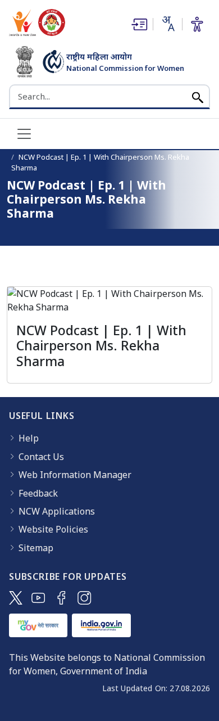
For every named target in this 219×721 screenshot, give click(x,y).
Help (29, 438)
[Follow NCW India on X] (15, 598)
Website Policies (53, 529)
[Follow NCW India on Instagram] (84, 598)
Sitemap (36, 548)
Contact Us (41, 456)
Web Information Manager (75, 474)
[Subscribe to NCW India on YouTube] (38, 598)
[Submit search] (198, 96)
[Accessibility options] (197, 24)
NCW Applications (57, 511)
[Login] (138, 24)
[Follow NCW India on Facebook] (61, 598)
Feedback (38, 493)
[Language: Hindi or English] (167, 23)
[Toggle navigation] (24, 134)
